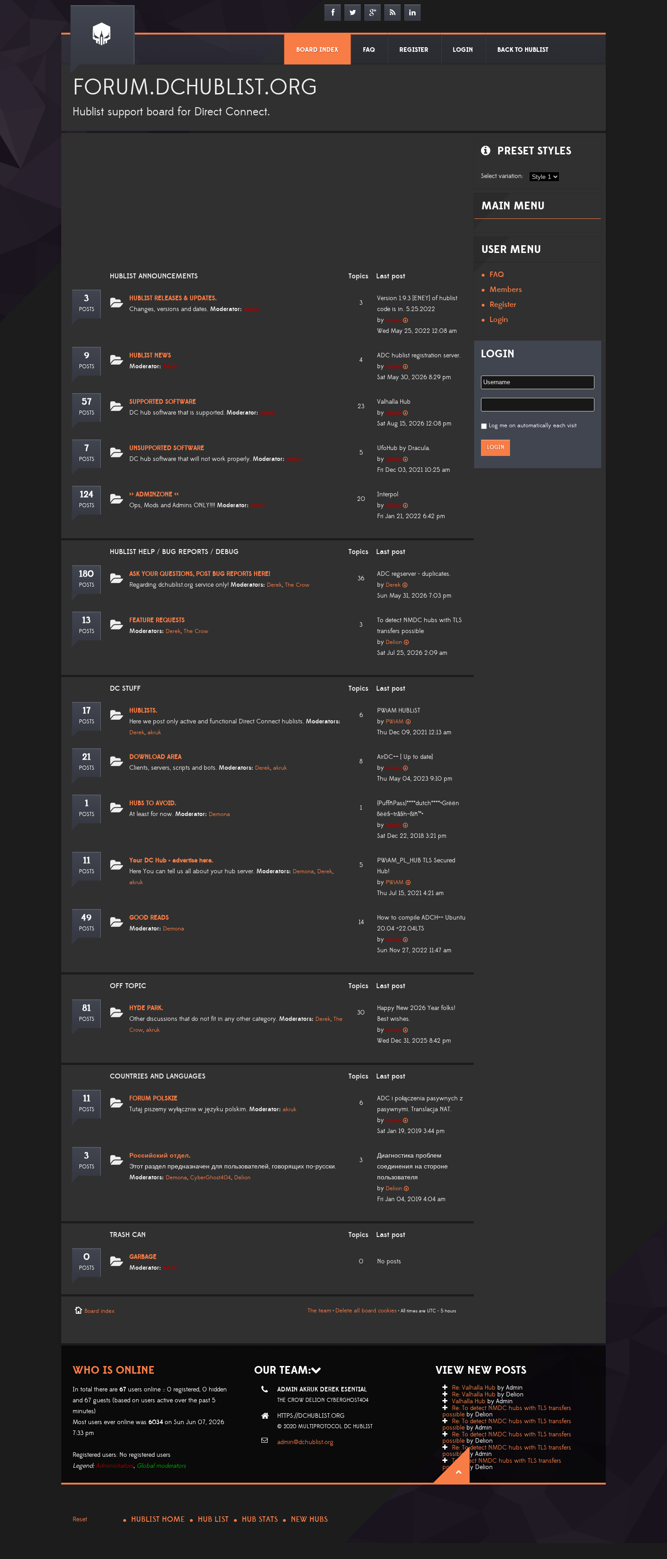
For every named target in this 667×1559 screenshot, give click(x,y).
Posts (86, 309)
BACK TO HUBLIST (522, 50)
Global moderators (161, 1466)
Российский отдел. (160, 1156)
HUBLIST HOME (158, 1519)
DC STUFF (125, 688)
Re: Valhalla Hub (473, 1388)
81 (86, 1008)
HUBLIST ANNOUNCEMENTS (154, 276)
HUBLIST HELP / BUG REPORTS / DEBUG (174, 551)
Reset (80, 1519)
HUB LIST (213, 1519)
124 (86, 494)
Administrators (114, 1466)
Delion (394, 642)
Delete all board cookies (366, 1310)
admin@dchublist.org (305, 1442)
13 (86, 620)
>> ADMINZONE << (154, 494)
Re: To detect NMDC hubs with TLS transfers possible (506, 1411)
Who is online (114, 1370)
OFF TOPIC (128, 985)
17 (87, 711)
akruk (154, 732)
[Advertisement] (265, 208)
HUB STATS (260, 1519)
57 (87, 402)
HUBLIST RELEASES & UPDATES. (173, 298)
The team (319, 1310)
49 (86, 918)
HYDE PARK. (146, 1008)
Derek (274, 585)
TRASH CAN (128, 1234)
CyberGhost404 (210, 1177)
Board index (99, 1311)
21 (86, 757)
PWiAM (395, 721)
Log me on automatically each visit (533, 425)
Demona (219, 814)
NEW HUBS (309, 1519)
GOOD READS (149, 918)
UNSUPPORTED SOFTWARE (166, 448)
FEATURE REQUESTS (157, 620)
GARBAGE (143, 1257)
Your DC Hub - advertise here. (171, 860)
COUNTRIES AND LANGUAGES (158, 1076)
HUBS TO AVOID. (153, 803)
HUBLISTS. (143, 711)
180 (86, 574)
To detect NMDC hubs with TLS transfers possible (501, 1464)
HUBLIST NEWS (150, 355)
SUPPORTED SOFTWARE (162, 402)
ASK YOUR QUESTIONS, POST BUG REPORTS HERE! (199, 574)
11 (86, 860)
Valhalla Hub (469, 1401)
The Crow (297, 585)
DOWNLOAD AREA (155, 757)
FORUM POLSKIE (153, 1098)
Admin (251, 309)
